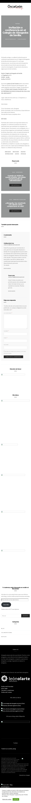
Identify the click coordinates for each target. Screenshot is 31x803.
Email (5, 337)
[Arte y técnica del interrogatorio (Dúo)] (12, 711)
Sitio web (6, 344)
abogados (8, 151)
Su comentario (7, 313)
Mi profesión (19, 172)
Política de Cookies (6, 692)
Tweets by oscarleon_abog (8, 748)
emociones (16, 151)
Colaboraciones (6, 632)
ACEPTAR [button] (16, 799)
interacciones (9, 153)
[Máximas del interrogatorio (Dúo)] (11, 705)
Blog (13, 172)
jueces (17, 153)
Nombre (6, 331)
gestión (23, 151)
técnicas (23, 153)
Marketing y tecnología (19, 199)
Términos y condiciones (7, 690)
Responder (7, 268)
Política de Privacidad (7, 686)
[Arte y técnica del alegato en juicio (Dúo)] (12, 708)
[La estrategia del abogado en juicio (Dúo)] (13, 703)
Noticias (17, 23)
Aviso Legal (4, 688)
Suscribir (6, 604)
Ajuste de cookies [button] (6, 799)
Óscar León (15, 161)
